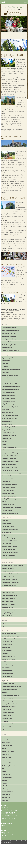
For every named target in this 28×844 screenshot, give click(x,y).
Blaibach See (5, 520)
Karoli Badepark (6, 543)
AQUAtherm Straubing (8, 549)
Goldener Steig (6, 797)
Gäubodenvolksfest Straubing (10, 574)
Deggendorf (5, 410)
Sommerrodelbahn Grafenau (10, 461)
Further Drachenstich (8, 571)
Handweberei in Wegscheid (10, 407)
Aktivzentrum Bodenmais (9, 689)
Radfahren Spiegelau (8, 673)
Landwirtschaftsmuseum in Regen (12, 473)
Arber (3, 730)
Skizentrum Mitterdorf (8, 727)
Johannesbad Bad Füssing (9, 546)
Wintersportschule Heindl (9, 704)
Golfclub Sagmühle (7, 601)
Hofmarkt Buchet (7, 424)
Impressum (5, 623)
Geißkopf (4, 780)
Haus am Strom (6, 378)
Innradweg (5, 653)
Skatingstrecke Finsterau (9, 327)
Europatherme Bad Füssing (10, 552)
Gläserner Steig (6, 757)
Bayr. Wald (10, 313)
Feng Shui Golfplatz (7, 613)
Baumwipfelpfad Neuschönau (10, 456)
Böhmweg (5, 789)
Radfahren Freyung (7, 670)
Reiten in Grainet (7, 347)
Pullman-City (6, 361)
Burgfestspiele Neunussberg (10, 582)
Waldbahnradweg (7, 650)
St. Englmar (5, 721)
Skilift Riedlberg (6, 709)
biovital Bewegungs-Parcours (10, 350)
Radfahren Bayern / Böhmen (10, 639)
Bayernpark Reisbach (8, 493)
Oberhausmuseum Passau (9, 467)
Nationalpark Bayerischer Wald (11, 369)
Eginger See (5, 535)
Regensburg (5, 372)
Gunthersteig (6, 794)
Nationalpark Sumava (8, 395)
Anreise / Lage (5, 832)
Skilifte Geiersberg (7, 701)
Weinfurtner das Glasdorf (9, 418)
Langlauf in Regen (7, 718)
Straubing (5, 441)
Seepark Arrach (6, 523)
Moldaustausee (6, 532)
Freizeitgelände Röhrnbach (10, 339)
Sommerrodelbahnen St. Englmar (11, 507)
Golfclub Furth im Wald (8, 604)
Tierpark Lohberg (7, 510)
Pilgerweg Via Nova (7, 792)
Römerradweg (6, 668)
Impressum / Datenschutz (8, 818)
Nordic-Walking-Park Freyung (10, 330)
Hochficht (4, 692)
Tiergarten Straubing (8, 490)
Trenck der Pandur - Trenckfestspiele (12, 565)
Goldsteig (4, 786)
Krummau (5, 366)
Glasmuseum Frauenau (8, 505)
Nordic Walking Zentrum (9, 336)
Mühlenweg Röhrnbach (8, 766)
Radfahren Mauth (7, 676)
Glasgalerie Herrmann (8, 430)
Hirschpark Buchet (7, 412)
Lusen (3, 760)
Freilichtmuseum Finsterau (10, 415)
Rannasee (5, 558)
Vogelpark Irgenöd (7, 358)
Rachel (4, 771)
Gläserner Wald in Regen (9, 464)
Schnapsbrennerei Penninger (10, 453)
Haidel (4, 748)
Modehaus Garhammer (8, 476)
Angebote (3, 825)
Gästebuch (4, 835)
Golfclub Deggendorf (8, 593)
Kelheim (4, 502)
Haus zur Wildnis (7, 421)
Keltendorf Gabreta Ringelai (10, 375)
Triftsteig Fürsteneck (8, 751)
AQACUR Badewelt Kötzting (10, 529)
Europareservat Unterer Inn (10, 470)
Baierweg (4, 783)
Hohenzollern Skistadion (9, 706)
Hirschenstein (6, 743)
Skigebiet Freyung (7, 715)
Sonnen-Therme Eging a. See (10, 538)
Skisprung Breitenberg (8, 392)
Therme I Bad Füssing (8, 526)
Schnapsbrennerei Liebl (9, 479)
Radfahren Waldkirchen (9, 633)
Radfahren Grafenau (8, 662)
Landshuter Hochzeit (8, 577)
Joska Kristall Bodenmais (9, 484)
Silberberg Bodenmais (8, 401)
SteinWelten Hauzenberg (9, 447)
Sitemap (3, 837)
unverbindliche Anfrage (7, 834)
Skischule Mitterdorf (8, 698)
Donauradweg (6, 647)
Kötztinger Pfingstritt (8, 568)
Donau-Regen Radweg (8, 656)
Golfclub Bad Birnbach (8, 598)
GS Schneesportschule (8, 724)
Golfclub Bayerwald (7, 607)
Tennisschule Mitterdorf (9, 342)
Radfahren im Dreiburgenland (11, 636)
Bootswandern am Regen (9, 333)
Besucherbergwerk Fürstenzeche (11, 427)
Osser (3, 768)
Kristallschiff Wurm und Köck (10, 384)
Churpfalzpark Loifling (8, 398)
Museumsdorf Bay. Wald (9, 496)
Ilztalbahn (5, 363)
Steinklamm (5, 800)
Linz (3, 381)
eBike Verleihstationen (8, 642)
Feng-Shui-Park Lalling (8, 433)
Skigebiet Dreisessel (8, 683)
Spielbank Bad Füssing (8, 487)
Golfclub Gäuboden (7, 616)
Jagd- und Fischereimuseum (10, 513)
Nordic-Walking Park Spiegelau (11, 345)
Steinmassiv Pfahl (7, 763)
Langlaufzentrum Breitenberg (10, 695)
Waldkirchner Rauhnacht (9, 585)
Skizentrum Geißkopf (8, 712)
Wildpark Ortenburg (8, 404)
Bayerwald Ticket (7, 438)
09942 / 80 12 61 (14, 12)
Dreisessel (5, 740)
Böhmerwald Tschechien (9, 458)
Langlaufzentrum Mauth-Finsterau (12, 686)
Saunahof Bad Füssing (8, 555)
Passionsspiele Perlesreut (9, 580)
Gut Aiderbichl (6, 481)
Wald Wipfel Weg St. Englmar (10, 499)
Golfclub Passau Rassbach (9, 595)
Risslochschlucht (7, 777)
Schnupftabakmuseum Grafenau (11, 386)
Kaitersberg (5, 754)
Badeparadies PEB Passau (9, 541)
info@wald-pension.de (14, 14)
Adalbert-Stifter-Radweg (9, 659)
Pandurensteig (6, 774)
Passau (4, 444)
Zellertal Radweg (7, 645)
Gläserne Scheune (7, 450)
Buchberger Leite (7, 745)
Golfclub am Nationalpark (9, 610)
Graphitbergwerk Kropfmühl (10, 389)
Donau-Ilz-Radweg (7, 665)
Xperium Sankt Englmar (9, 435)
